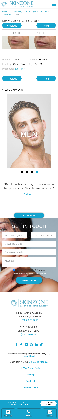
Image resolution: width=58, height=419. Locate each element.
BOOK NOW (29, 215)
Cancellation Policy (30, 387)
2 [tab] (27, 172)
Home (4, 11)
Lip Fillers (7, 14)
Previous (12, 25)
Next (46, 25)
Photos (8, 415)
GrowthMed (29, 355)
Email (50, 415)
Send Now (29, 280)
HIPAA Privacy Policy (30, 367)
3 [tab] (32, 172)
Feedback (30, 380)
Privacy (36, 273)
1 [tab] (22, 172)
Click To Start (48, 403)
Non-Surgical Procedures (36, 11)
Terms (43, 273)
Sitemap (31, 374)
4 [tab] (37, 172)
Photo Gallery (16, 11)
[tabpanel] (29, 131)
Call (29, 415)
